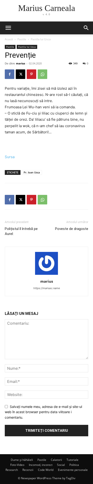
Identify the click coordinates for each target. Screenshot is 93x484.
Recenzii (27, 470)
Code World (45, 470)
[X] (20, 74)
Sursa (10, 157)
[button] (86, 27)
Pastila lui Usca (41, 39)
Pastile (21, 39)
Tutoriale (72, 460)
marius (20, 63)
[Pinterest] (31, 74)
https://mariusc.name (46, 288)
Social (61, 465)
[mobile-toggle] (8, 27)
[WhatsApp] (42, 74)
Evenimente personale (73, 470)
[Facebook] (9, 74)
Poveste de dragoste (71, 229)
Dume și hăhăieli (22, 460)
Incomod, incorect (40, 465)
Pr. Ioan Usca (32, 172)
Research (11, 470)
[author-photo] (46, 275)
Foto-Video (17, 465)
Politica (74, 465)
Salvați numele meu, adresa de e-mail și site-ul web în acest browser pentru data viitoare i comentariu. (43, 412)
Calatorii (56, 460)
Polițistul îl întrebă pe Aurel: (21, 231)
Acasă (9, 39)
